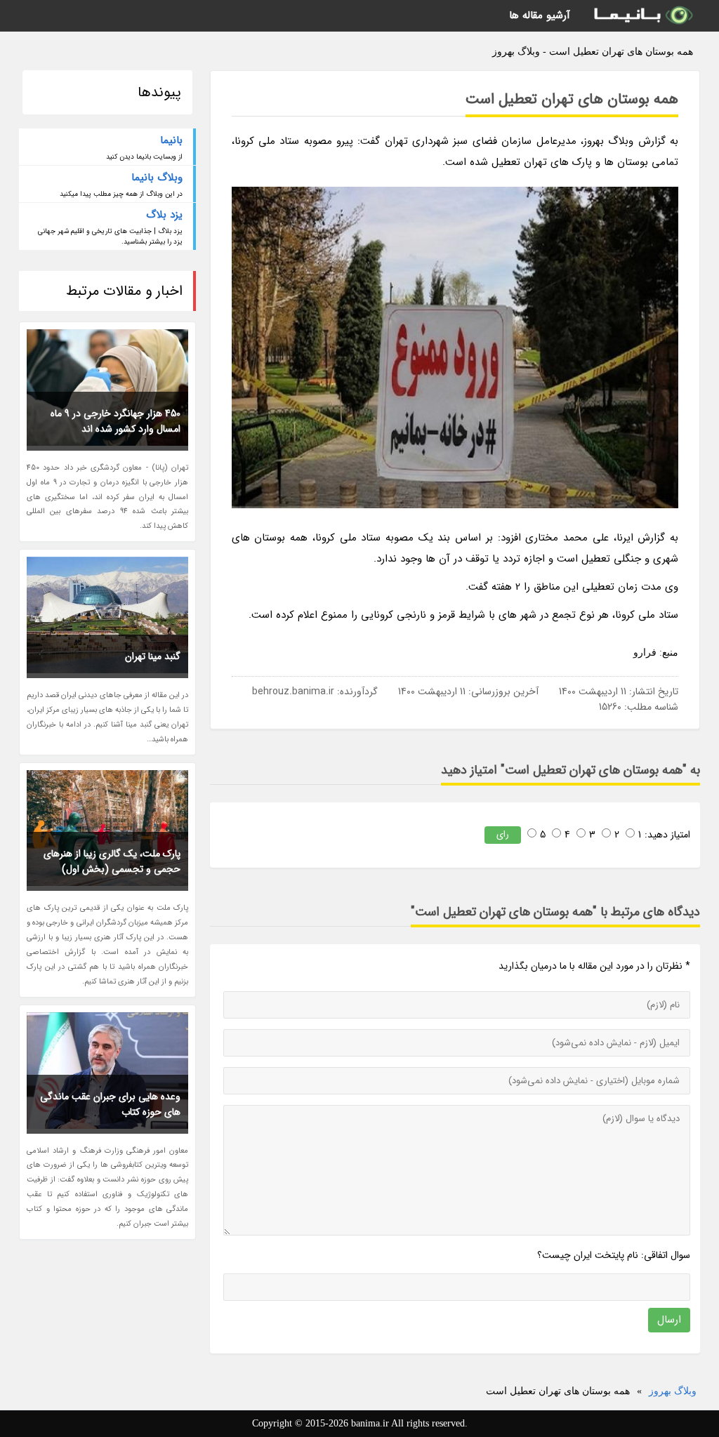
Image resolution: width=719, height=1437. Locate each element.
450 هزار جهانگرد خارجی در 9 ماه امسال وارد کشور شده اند (115, 421)
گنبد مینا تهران (152, 656)
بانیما (171, 140)
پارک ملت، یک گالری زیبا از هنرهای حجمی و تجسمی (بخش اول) (112, 861)
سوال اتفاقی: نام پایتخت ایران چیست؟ (613, 1255)
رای (502, 834)
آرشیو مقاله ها (539, 15)
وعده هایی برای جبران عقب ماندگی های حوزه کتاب (110, 1104)
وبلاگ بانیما (157, 177)
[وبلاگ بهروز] (642, 15)
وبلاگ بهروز (673, 1391)
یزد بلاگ (164, 214)
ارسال (669, 1319)
